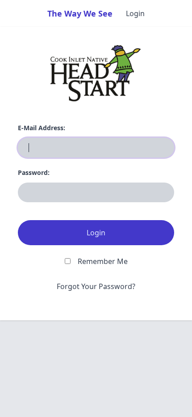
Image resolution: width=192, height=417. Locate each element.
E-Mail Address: (41, 127)
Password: (34, 172)
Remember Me (103, 261)
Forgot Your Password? (96, 286)
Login (135, 13)
